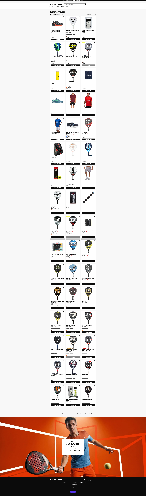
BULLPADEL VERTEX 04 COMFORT (72, 230)
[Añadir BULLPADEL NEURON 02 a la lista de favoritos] (79, 311)
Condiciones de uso (82, 480)
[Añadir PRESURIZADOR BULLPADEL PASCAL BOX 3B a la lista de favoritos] (79, 385)
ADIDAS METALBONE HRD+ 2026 (71, 82)
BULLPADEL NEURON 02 (70, 325)
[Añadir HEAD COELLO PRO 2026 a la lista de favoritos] (79, 287)
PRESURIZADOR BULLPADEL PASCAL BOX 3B (72, 400)
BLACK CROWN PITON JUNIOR (87, 399)
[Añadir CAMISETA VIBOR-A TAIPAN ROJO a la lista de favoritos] (94, 94)
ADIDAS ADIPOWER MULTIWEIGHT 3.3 (57, 278)
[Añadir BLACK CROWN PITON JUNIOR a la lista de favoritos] (94, 385)
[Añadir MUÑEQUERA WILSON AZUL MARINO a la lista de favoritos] (94, 68)
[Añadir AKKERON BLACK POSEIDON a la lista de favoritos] (79, 240)
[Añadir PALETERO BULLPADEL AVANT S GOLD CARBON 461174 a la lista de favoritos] (63, 142)
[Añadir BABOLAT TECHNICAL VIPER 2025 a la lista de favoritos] (79, 360)
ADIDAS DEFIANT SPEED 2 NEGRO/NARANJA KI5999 (55, 31)
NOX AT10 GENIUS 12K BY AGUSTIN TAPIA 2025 (57, 375)
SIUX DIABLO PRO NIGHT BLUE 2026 (57, 349)
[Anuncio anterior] (51, 0)
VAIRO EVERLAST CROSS (55, 399)
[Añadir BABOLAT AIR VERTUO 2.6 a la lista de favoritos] (94, 142)
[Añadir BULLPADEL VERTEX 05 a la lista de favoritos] (63, 191)
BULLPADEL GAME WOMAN (70, 156)
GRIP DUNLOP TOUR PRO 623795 (87, 230)
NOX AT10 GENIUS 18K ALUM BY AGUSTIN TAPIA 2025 (87, 57)
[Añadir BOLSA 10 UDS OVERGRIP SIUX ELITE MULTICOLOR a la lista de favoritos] (63, 240)
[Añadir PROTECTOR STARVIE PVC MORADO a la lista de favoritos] (79, 191)
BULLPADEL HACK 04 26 (55, 230)
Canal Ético (64, 482)
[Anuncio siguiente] (94, 0)
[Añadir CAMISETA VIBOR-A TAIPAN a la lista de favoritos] (63, 118)
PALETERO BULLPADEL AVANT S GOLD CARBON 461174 (57, 157)
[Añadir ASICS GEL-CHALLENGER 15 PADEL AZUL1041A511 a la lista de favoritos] (63, 94)
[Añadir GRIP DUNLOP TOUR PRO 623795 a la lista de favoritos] (94, 216)
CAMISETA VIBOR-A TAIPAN (55, 132)
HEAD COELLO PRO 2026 (70, 301)
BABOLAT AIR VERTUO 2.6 (86, 156)
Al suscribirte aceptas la (72, 452)
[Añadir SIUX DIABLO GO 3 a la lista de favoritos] (94, 118)
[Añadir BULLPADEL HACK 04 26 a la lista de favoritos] (63, 216)
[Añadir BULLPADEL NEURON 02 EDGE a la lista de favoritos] (94, 311)
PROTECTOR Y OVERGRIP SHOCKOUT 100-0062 (88, 31)
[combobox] (75, 4)
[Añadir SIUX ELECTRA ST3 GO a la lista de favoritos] (94, 240)
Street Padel (53, 495)
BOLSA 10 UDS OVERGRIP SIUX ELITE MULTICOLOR (57, 255)
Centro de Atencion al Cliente (74, 482)
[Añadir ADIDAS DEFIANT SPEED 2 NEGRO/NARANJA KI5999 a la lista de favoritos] (63, 16)
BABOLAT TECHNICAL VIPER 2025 (72, 374)
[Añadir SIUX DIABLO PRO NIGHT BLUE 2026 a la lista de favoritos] (63, 335)
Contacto (73, 487)
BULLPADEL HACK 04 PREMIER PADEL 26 (72, 31)
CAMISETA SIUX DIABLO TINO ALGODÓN (71, 108)
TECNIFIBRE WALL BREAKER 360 (71, 56)
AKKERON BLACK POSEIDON (71, 254)
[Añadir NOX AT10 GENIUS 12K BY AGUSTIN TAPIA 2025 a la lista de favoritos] (63, 360)
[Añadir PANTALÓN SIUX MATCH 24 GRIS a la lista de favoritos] (94, 167)
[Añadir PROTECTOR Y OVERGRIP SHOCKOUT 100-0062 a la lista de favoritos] (94, 16)
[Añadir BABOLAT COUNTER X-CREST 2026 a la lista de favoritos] (79, 167)
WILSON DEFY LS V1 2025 (86, 301)
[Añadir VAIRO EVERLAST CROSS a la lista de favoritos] (63, 385)
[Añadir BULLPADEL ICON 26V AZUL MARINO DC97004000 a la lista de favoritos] (79, 118)
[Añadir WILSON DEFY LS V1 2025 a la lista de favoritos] (94, 287)
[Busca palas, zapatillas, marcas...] (85, 4)
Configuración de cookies (83, 482)
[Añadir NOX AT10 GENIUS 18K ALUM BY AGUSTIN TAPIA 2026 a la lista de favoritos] (79, 335)
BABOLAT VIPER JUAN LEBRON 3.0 (57, 56)
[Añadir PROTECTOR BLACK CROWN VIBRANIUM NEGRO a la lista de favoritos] (94, 191)
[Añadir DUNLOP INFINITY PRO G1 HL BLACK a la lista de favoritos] (94, 264)
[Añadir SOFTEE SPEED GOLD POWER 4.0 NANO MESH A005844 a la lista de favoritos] (63, 287)
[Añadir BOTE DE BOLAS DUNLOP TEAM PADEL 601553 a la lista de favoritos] (63, 68)
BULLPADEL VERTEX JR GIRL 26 (71, 278)
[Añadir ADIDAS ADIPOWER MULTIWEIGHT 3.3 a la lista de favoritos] (63, 264)
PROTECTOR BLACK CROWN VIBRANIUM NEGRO (86, 205)
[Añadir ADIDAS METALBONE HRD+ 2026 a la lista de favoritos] (79, 68)
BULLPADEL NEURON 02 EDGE (87, 325)
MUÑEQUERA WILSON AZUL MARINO (88, 82)
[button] (57, 39)
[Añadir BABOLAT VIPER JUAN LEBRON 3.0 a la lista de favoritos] (63, 42)
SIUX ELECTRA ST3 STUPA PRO (56, 325)
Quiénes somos (65, 480)
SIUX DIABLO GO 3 (85, 132)
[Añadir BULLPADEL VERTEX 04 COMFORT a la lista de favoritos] (79, 216)
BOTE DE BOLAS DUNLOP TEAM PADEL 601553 (57, 83)
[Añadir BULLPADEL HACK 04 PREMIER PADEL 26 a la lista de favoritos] (79, 16)
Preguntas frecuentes (74, 480)
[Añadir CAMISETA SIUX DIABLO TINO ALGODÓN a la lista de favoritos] (79, 94)
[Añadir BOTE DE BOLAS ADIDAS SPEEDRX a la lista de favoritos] (63, 167)
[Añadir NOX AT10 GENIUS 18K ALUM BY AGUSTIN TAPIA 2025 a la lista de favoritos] (94, 42)
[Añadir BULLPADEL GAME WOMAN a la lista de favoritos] (79, 142)
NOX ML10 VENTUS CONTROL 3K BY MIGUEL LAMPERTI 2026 (88, 350)
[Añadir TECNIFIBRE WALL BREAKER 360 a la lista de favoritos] (79, 42)
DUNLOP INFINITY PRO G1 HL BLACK (88, 278)
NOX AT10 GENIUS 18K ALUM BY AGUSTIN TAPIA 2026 (71, 350)
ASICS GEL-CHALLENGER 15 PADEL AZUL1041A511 (57, 108)
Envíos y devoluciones (74, 484)
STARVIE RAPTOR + (85, 374)
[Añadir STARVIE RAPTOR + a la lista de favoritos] (94, 360)
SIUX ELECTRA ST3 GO (85, 254)
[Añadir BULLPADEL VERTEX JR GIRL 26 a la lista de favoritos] (79, 264)
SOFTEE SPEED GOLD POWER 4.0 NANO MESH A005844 (57, 302)
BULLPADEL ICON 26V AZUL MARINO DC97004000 (72, 133)
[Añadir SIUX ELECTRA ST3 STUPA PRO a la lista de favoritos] (63, 311)
